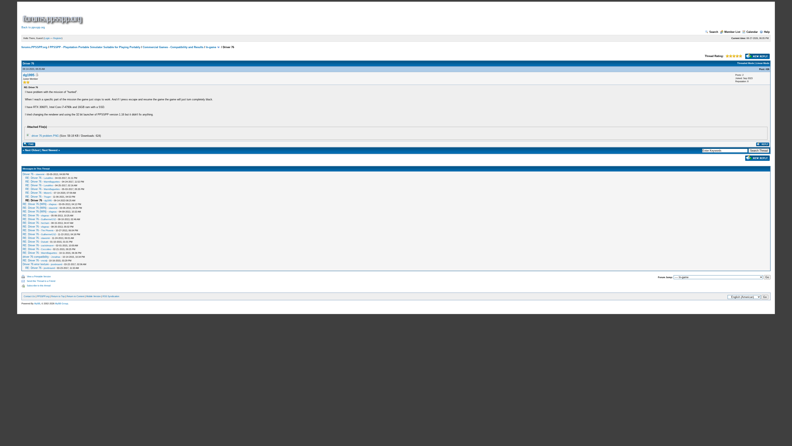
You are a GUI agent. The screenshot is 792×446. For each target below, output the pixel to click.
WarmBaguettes (52, 181)
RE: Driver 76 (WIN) (34, 204)
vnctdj (44, 260)
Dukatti (44, 242)
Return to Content (75, 296)
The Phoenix (47, 230)
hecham (45, 223)
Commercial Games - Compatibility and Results (173, 47)
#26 (767, 69)
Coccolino (46, 249)
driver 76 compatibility (36, 256)
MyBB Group (61, 303)
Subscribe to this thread (39, 285)
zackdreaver (47, 245)
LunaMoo (48, 178)
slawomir (40, 174)
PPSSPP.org (43, 296)
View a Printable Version (39, 276)
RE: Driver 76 (33, 177)
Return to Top (58, 296)
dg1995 (28, 75)
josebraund (56, 264)
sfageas (53, 204)
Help (767, 31)
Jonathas (55, 257)
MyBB (37, 303)
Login (47, 38)
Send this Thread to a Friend (41, 281)
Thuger (47, 197)
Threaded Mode (745, 63)
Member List (732, 31)
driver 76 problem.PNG (45, 135)
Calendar (752, 31)
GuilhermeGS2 (48, 219)
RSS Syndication (111, 296)
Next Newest (50, 150)
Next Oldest (32, 150)
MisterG (48, 193)
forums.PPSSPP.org (34, 47)
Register (57, 38)
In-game (211, 47)
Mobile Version (93, 296)
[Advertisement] (159, 15)
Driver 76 (28, 174)
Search (713, 31)
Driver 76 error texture (36, 264)
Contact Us (29, 296)
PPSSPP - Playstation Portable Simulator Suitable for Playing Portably (95, 47)
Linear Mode (762, 63)
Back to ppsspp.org (33, 27)
